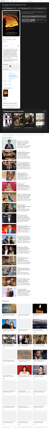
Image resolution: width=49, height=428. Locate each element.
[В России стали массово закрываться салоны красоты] (24, 418)
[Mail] (1, 1)
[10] (18, 67)
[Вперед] (45, 111)
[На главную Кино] (3, 1)
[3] (7, 67)
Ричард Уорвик (16, 76)
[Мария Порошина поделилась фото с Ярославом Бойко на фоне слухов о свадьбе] (9, 357)
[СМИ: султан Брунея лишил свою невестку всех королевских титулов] (40, 357)
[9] (16, 67)
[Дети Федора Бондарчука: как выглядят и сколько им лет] (40, 403)
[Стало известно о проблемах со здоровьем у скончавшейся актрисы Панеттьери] (24, 311)
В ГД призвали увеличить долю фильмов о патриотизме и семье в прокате (23, 259)
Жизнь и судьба (39, 127)
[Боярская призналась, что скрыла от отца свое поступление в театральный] (9, 418)
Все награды (5, 45)
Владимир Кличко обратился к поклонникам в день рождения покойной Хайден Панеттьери (24, 227)
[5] (10, 67)
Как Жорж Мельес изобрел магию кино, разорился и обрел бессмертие (23, 153)
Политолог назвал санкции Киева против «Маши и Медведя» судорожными (23, 280)
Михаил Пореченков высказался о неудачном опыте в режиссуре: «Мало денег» (23, 217)
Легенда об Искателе (29, 127)
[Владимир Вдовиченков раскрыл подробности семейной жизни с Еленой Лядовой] (9, 326)
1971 (3, 37)
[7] (13, 67)
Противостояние (6, 127)
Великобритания (12, 78)
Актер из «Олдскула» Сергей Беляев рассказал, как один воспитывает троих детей (24, 196)
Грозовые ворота (17, 127)
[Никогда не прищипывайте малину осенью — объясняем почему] (9, 372)
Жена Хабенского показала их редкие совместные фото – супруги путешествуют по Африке (23, 238)
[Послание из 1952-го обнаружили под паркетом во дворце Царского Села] (24, 357)
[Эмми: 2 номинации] (18, 46)
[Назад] (43, 111)
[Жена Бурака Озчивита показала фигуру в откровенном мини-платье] (40, 388)
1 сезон (4, 97)
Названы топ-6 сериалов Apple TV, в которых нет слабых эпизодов (23, 143)
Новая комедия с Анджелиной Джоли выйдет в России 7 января (24, 206)
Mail (1, 427)
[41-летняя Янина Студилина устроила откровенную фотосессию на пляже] (40, 418)
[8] (15, 67)
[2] (5, 67)
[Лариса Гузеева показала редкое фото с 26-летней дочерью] (24, 341)
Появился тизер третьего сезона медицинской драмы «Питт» (23, 270)
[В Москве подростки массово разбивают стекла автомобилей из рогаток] (9, 311)
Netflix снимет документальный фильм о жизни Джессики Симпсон (23, 185)
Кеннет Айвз (11, 76)
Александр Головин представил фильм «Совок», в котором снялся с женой (23, 291)
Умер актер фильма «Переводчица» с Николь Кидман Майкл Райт (23, 175)
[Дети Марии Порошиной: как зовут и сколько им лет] (24, 326)
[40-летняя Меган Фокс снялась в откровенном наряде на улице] (9, 403)
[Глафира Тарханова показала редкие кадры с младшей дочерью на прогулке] (40, 372)
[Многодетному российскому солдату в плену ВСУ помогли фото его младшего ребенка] (9, 341)
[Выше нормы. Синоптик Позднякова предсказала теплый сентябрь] (24, 403)
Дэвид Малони (11, 73)
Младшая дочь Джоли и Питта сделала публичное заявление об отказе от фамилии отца (23, 249)
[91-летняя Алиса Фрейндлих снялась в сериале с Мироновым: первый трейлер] (40, 341)
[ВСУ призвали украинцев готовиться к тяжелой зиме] (40, 326)
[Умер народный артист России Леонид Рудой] (40, 311)
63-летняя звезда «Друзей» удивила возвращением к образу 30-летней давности (23, 164)
